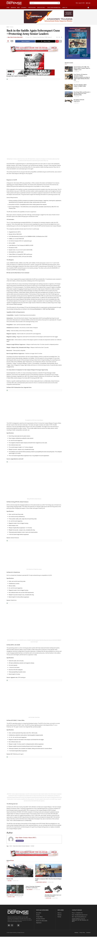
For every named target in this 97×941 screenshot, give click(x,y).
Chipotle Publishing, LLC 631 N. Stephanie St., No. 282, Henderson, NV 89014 (80, 920)
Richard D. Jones (11, 896)
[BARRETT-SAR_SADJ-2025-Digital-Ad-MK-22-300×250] (34, 61)
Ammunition (10, 875)
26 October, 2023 (36, 889)
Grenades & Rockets (40, 918)
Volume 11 (50, 37)
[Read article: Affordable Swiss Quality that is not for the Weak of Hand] (53, 889)
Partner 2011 (10, 878)
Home (8, 7)
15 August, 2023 (15, 880)
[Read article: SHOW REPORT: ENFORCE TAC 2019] (15, 889)
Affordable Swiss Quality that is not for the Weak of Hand (53, 895)
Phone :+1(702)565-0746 (77, 912)
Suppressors (38, 922)
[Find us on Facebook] (9, 925)
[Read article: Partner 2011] (20, 870)
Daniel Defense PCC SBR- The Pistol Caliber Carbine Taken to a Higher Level (82, 68)
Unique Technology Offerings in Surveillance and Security (33, 887)
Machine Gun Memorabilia (41, 920)
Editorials (59, 914)
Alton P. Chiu (48, 898)
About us (64, 7)
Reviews (59, 916)
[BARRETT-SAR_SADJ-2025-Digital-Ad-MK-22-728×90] (31, 72)
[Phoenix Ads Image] (48, 16)
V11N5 (45, 37)
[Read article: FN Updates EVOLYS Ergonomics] (69, 102)
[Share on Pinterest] (57, 41)
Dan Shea (9, 880)
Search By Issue (41, 7)
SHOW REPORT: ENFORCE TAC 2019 (15, 895)
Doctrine (38, 914)
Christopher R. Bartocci (41, 882)
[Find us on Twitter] (12, 925)
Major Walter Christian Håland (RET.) (15, 37)
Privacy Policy (82, 932)
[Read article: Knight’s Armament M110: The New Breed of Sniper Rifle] (48, 870)
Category (23, 7)
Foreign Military (39, 916)
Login (88, 3)
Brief (18, 7)
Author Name (39, 875)
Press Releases (32, 7)
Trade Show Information (53, 7)
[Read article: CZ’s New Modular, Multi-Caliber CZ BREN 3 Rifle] (69, 87)
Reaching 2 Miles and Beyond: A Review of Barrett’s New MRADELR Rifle (82, 93)
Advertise (13, 7)
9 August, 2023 (55, 898)
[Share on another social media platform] (60, 41)
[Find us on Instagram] (18, 925)
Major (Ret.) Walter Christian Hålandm (21, 846)
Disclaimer (88, 932)
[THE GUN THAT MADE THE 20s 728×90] (34, 49)
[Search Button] (58, 3)
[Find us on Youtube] (15, 925)
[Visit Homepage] (17, 3)
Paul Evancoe (29, 889)
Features (11, 26)
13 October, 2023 (28, 37)
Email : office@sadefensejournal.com (79, 914)
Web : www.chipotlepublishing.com (79, 916)
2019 (11, 846)
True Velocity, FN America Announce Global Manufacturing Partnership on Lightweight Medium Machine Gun (82, 77)
